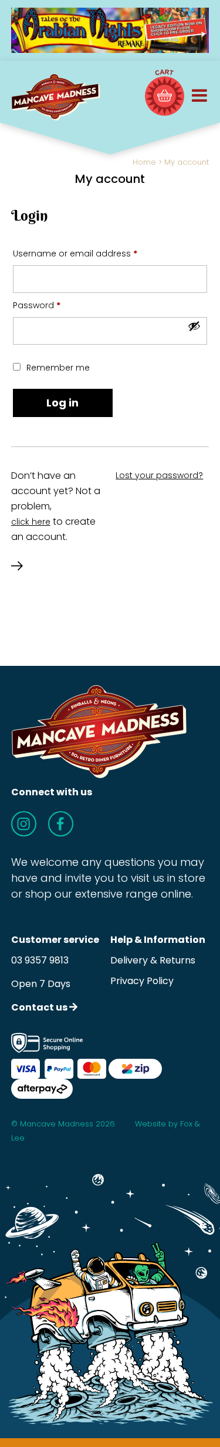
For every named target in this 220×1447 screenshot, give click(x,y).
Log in (62, 402)
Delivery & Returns (152, 960)
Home (144, 162)
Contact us (40, 1007)
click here (30, 522)
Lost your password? (159, 475)
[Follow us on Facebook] (60, 823)
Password (55, 305)
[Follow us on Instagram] (23, 823)
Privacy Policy (142, 981)
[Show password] (194, 325)
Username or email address (93, 253)
